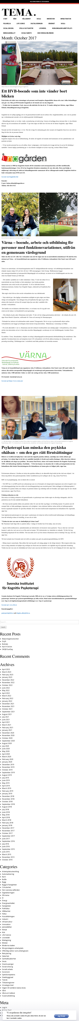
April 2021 (6, 722)
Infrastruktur (65, 19)
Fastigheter (6, 906)
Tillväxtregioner (8, 982)
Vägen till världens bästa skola (14, 988)
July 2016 (5, 844)
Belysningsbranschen (10, 639)
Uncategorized (7, 985)
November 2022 (8, 682)
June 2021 (6, 719)
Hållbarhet (26, 19)
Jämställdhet (7, 927)
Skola (39, 19)
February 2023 (7, 675)
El (2, 898)
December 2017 (8, 828)
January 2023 (7, 677)
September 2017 (8, 836)
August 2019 (7, 775)
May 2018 (5, 815)
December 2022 (8, 680)
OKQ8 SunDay (7, 649)
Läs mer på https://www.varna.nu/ (12, 381)
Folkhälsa (7, 23)
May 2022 (5, 690)
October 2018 (7, 801)
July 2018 (5, 809)
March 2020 (6, 756)
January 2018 (7, 825)
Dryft (4, 641)
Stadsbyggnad (7, 977)
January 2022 (7, 701)
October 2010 (7, 860)
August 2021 (7, 714)
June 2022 (6, 688)
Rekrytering (6, 953)
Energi (4, 900)
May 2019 (5, 783)
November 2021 (8, 706)
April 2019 (6, 786)
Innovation (51, 19)
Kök (3, 932)
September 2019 (8, 772)
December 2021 (8, 704)
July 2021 (5, 717)
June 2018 (6, 812)
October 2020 (7, 738)
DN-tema (5, 895)
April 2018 (6, 817)
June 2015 (6, 852)
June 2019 (6, 780)
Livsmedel (42, 28)
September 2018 (8, 804)
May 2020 (5, 751)
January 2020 (7, 762)
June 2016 (6, 846)
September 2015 (8, 849)
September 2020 (8, 741)
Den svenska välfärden (45, 33)
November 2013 (8, 857)
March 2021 (6, 725)
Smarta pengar (8, 964)
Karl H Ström (7, 647)
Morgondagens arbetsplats (62, 28)
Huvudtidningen (8, 916)
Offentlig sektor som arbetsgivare (15, 951)
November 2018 (8, 799)
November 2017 (8, 831)
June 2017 (6, 838)
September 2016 (8, 841)
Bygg (4, 882)
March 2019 (6, 788)
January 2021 (7, 730)
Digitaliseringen (36, 23)
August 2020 (7, 743)
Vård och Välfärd (8, 993)
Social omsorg (8, 28)
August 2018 (7, 807)
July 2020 (5, 746)
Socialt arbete (26, 33)
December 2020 (8, 733)
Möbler (5, 943)
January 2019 (7, 793)
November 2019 (8, 767)
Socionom (6, 972)
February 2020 (7, 759)
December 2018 (8, 796)
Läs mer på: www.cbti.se (9, 605)
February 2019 (7, 791)
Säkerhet (51, 23)
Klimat (4, 930)
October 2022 (7, 685)
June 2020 (6, 748)
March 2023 (6, 672)
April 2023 (6, 669)
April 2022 (6, 693)
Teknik (4, 980)
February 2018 (7, 823)
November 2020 (8, 735)
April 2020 (6, 754)
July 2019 (5, 778)
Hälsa (4, 914)
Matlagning (6, 940)
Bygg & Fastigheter (26, 28)
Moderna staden (8, 945)
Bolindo (5, 644)
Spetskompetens (8, 974)
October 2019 (7, 770)
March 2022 (6, 696)
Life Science (21, 23)
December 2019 (8, 764)
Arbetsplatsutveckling (10, 871)
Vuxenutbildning (8, 996)
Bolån (4, 879)
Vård (14, 19)
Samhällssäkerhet (9, 959)
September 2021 (8, 711)
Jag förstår (61, 1016)
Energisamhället (9, 33)
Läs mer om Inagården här (10, 177)
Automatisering (8, 874)
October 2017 (7, 833)
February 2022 (7, 698)
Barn (4, 877)
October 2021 (7, 709)
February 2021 (7, 727)
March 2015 (6, 854)
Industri (5, 919)
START (5, 19)
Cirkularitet (6, 887)
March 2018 (6, 820)
